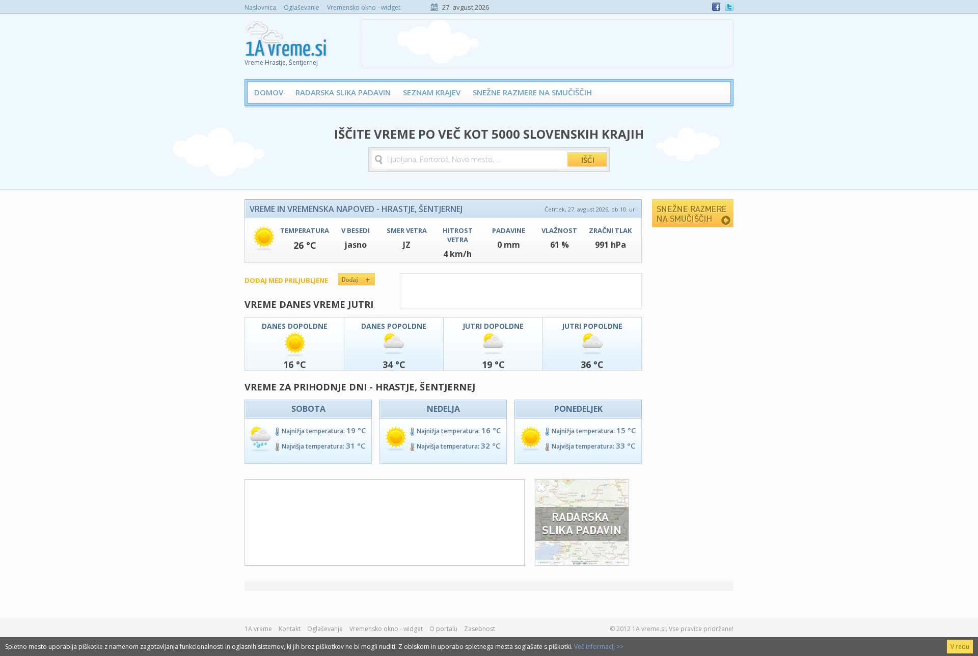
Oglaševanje (301, 7)
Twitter (729, 7)
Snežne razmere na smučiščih (532, 92)
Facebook (716, 7)
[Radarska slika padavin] (582, 563)
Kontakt (290, 628)
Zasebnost (479, 628)
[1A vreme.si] (287, 36)
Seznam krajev (431, 92)
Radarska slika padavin (343, 92)
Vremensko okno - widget (363, 7)
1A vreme (258, 628)
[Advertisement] (547, 43)
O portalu (443, 628)
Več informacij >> (598, 646)
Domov (268, 92)
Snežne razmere (693, 213)
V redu (959, 646)
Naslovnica (260, 7)
